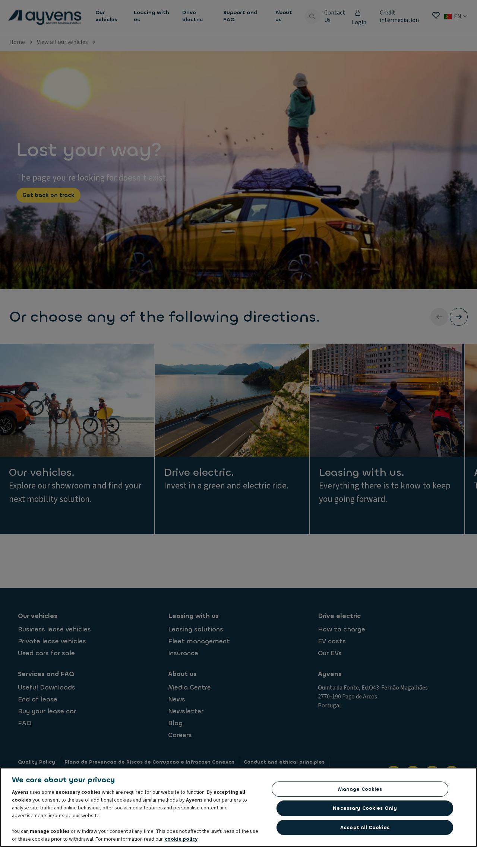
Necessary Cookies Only (365, 808)
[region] (238, 807)
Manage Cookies (360, 789)
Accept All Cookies (364, 827)
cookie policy (181, 839)
